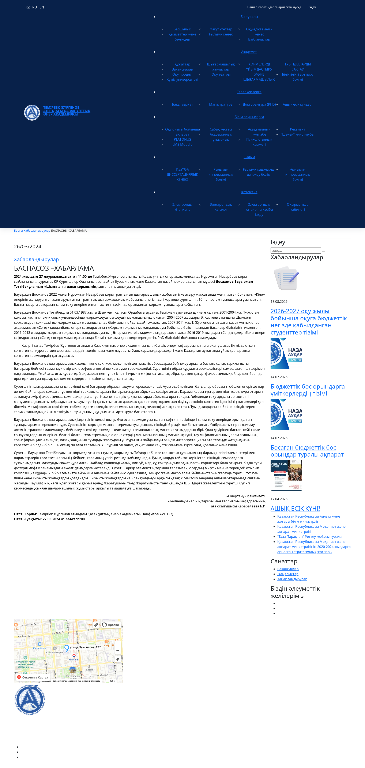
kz (28, 7)
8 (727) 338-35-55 (284, 708)
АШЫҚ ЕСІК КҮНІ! (295, 508)
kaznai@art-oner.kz (286, 695)
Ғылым (249, 157)
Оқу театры (220, 74)
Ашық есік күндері (297, 104)
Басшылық (182, 29)
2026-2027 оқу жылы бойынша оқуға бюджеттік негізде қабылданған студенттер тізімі (309, 321)
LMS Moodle (182, 144)
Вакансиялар (182, 69)
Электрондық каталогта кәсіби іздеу (259, 209)
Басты (18, 230)
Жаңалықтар (287, 574)
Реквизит (297, 129)
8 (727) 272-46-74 (141, 639)
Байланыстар (259, 39)
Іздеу (312, 7)
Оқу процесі (182, 74)
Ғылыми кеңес (221, 34)
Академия (249, 51)
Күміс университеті (182, 79)
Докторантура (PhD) (259, 104)
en (41, 7)
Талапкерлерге (249, 92)
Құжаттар (182, 64)
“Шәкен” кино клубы (297, 134)
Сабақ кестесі (221, 129)
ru (35, 7)
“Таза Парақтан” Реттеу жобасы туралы (309, 536)
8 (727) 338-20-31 (255, 639)
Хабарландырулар (37, 230)
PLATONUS (182, 139)
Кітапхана (249, 192)
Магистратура (221, 104)
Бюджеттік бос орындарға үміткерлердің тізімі (308, 389)
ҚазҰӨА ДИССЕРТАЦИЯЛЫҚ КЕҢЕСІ (182, 174)
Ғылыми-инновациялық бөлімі (220, 174)
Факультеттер (221, 29)
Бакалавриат (182, 104)
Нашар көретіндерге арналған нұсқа (274, 7)
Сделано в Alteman (335, 765)
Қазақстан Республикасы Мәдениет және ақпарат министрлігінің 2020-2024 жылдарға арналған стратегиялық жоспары (314, 546)
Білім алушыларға (249, 116)
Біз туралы (249, 16)
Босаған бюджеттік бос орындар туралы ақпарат (307, 450)
